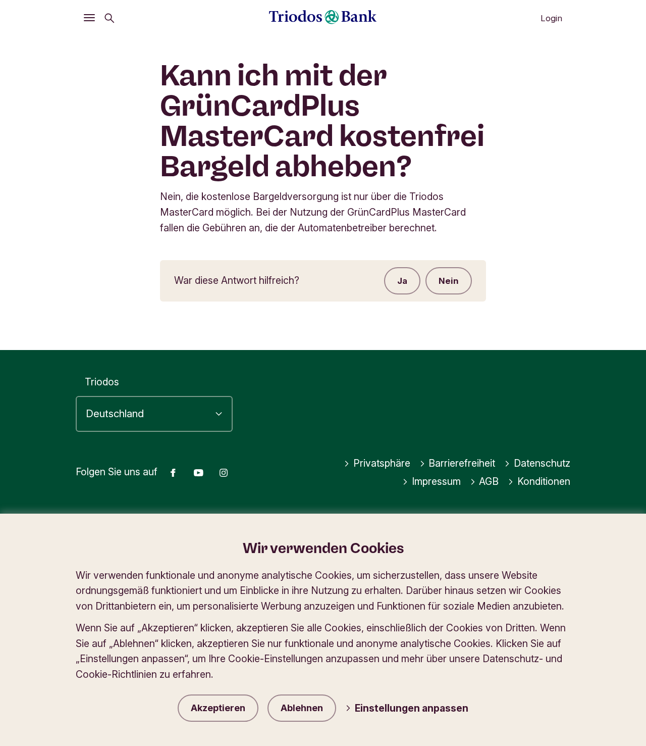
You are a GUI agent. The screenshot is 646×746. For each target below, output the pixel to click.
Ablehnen (302, 708)
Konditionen (543, 481)
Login (551, 18)
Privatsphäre (381, 463)
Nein (449, 281)
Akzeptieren (218, 708)
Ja (402, 281)
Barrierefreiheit (461, 463)
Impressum (436, 481)
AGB (489, 481)
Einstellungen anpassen (411, 708)
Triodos (102, 382)
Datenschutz (542, 463)
